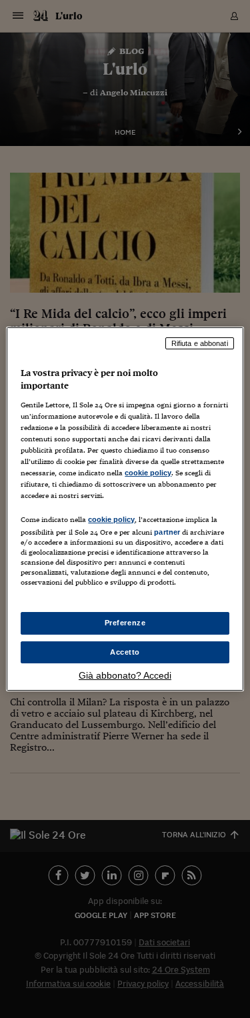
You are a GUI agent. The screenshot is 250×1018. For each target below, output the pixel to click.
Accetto (125, 652)
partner (167, 532)
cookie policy (148, 473)
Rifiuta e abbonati (199, 343)
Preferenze (125, 623)
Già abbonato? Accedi (125, 675)
